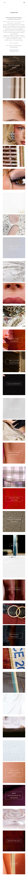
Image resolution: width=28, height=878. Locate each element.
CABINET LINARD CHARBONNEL (14, 453)
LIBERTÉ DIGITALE (14, 87)
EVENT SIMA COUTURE (14, 704)
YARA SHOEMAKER (14, 589)
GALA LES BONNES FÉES (14, 111)
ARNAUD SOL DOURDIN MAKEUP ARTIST (14, 773)
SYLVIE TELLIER (14, 408)
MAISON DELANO (14, 840)
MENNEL (14, 476)
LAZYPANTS (14, 682)
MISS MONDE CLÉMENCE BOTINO (14, 657)
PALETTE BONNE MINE (14, 66)
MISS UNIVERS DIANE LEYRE (14, 362)
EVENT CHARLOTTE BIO (14, 567)
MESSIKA (14, 545)
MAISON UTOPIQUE (14, 292)
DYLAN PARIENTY (14, 133)
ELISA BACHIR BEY (14, 384)
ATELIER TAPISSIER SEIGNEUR (14, 520)
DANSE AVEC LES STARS (14, 156)
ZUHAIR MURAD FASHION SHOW (14, 316)
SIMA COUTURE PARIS (14, 271)
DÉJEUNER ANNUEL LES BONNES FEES (14, 726)
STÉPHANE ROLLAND (14, 430)
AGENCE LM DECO (14, 613)
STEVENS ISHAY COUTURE (14, 499)
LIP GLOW (14, 863)
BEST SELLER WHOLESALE (14, 636)
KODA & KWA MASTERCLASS (14, 248)
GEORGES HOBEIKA (14, 224)
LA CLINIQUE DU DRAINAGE (14, 203)
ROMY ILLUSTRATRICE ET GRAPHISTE (14, 795)
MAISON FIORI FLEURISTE (14, 340)
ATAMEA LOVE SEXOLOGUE (14, 751)
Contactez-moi (14, 50)
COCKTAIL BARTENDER (14, 819)
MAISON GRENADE (14, 178)
